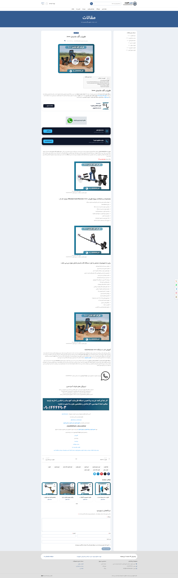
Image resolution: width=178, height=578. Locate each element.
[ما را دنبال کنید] (76, 131)
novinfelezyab (77, 41)
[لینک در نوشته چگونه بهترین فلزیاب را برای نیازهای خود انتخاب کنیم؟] (67, 488)
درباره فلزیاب (133, 36)
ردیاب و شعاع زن (132, 38)
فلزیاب (49, 467)
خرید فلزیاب (86, 467)
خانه (96, 22)
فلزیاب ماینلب (86, 470)
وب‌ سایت (109, 539)
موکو (42, 576)
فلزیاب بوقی (133, 45)
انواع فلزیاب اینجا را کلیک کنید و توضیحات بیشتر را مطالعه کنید (67, 450)
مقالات (93, 22)
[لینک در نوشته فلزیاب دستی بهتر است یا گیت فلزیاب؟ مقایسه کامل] (103, 488)
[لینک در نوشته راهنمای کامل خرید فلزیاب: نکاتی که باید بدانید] (49, 488)
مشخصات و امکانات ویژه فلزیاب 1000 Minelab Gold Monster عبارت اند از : (97, 82)
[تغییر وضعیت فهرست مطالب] (107, 78)
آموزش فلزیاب (77, 423)
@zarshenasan (65, 414)
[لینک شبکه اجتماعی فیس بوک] (108, 473)
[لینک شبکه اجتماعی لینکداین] (98, 473)
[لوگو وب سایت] (130, 3)
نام (109, 533)
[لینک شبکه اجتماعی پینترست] (101, 473)
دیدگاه (109, 517)
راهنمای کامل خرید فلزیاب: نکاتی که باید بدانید (50, 497)
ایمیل (74, 533)
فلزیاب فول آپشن (132, 50)
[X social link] (105, 473)
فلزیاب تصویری (132, 48)
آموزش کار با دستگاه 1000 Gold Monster (103, 84)
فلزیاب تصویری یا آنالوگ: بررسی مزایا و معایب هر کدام (85, 497)
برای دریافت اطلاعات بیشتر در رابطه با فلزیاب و (89, 450)
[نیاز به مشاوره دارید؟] (76, 141)
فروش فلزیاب (81, 429)
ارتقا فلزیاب (86, 429)
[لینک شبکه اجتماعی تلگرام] (94, 473)
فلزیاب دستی (133, 43)
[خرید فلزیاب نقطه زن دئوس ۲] (76, 106)
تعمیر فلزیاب (65, 423)
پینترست (76, 441)
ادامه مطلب (103, 499)
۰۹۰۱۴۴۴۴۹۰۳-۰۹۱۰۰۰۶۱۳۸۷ (105, 86)
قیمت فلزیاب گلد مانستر (67, 467)
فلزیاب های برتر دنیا (76, 447)
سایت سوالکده (76, 444)
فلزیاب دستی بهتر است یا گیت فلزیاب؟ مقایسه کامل (103, 497)
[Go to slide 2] (75, 503)
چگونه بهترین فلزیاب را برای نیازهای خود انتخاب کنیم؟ (67, 497)
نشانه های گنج (132, 40)
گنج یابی (76, 435)
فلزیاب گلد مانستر (96, 470)
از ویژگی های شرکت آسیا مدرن (104, 85)
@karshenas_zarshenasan (76, 420)
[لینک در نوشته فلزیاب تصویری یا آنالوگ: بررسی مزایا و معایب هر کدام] (85, 488)
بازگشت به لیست (76, 458)
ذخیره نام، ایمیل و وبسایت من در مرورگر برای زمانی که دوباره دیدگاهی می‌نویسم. (92, 545)
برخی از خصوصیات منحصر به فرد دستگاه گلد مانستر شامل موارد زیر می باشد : (98, 83)
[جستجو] (91, 3)
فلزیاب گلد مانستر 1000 (104, 80)
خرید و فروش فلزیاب (96, 467)
